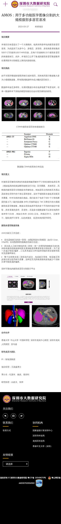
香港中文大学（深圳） (42, 446)
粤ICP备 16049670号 (37, 478)
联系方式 (7, 430)
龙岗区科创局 (39, 441)
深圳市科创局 (39, 435)
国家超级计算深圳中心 (42, 430)
